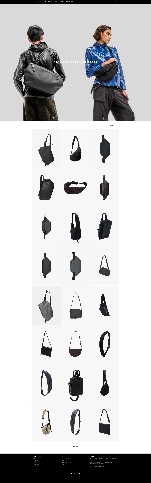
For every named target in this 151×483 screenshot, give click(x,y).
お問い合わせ (36, 469)
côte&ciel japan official (73, 480)
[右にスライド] (60, 148)
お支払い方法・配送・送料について (40, 466)
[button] (111, 2)
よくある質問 (36, 460)
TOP (35, 458)
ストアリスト (36, 464)
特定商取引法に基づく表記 (66, 462)
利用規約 (63, 464)
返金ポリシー (64, 460)
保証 (35, 462)
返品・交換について (65, 458)
